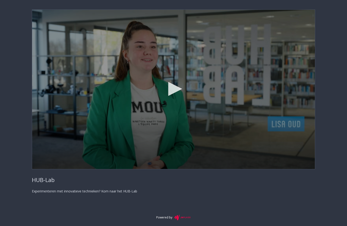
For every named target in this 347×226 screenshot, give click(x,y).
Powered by (164, 217)
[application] (173, 89)
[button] (173, 88)
